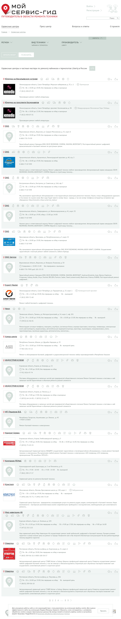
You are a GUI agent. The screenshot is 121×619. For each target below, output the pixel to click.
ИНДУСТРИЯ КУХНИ (14, 360)
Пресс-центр (45, 26)
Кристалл (9, 484)
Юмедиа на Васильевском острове (21, 78)
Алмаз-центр (11, 336)
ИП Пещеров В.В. (13, 411)
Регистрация (92, 10)
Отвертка (9, 543)
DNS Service (10, 257)
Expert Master (11, 285)
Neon (7, 308)
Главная (4, 32)
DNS (7, 126)
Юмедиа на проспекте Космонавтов (22, 102)
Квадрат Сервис (12, 432)
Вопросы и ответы (80, 26)
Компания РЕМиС (13, 460)
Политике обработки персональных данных (53, 614)
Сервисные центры (10, 26)
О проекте (115, 26)
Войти (89, 6)
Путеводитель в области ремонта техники (29, 16)
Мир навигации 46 (14, 512)
